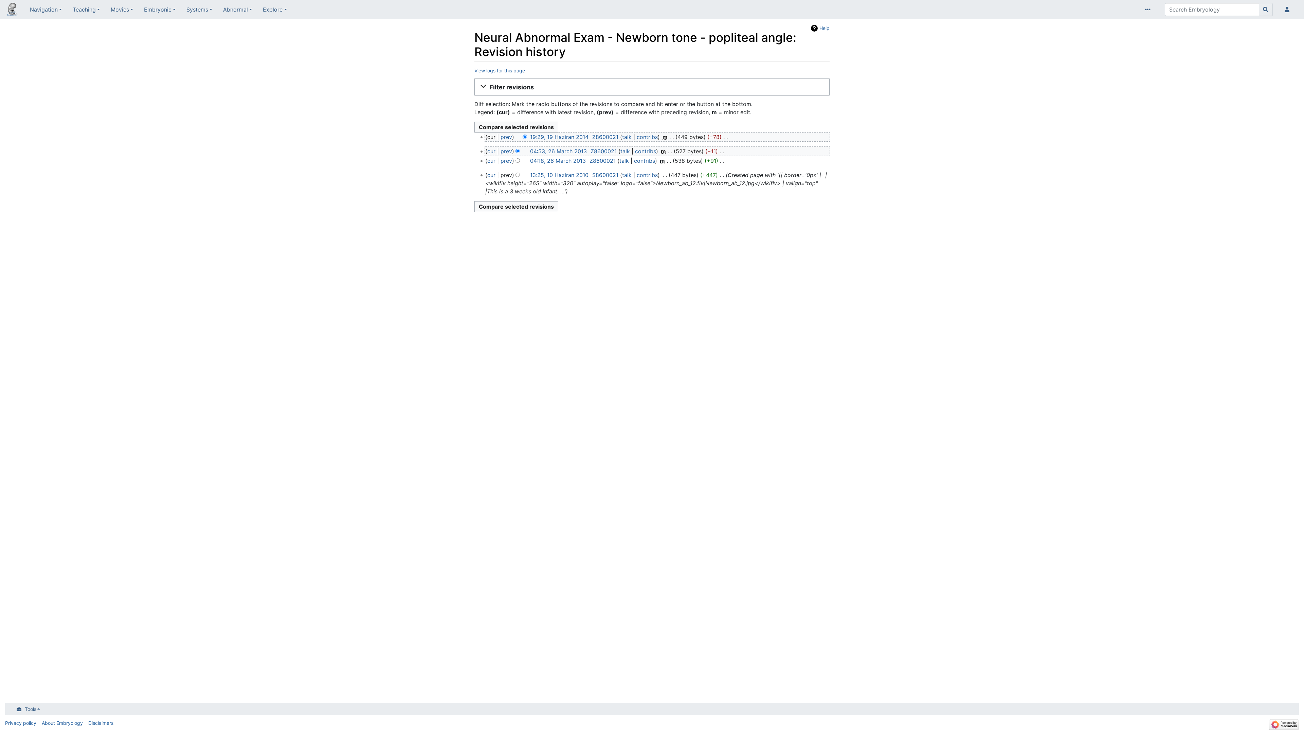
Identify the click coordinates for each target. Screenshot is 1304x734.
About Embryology (62, 723)
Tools (30, 709)
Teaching (84, 9)
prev (506, 137)
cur (491, 151)
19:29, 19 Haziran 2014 (559, 137)
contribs (647, 137)
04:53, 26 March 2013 (558, 151)
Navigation (44, 9)
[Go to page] (1266, 9)
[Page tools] (1149, 9)
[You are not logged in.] (1288, 9)
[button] (652, 87)
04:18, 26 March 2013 (558, 160)
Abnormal (235, 9)
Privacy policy (20, 723)
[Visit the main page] (12, 10)
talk (627, 137)
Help (824, 28)
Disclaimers (100, 723)
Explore (273, 9)
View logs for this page (499, 70)
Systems (197, 9)
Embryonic (157, 9)
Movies (120, 9)
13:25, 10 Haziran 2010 (559, 175)
